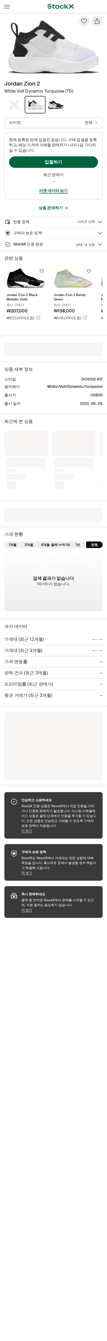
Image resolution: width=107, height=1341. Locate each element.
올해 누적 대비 (62, 458)
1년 (78, 458)
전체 (94, 458)
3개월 (29, 458)
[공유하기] (97, 21)
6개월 (45, 458)
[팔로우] (83, 21)
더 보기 (59, 744)
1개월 (12, 458)
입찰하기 (53, 162)
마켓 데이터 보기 (53, 190)
